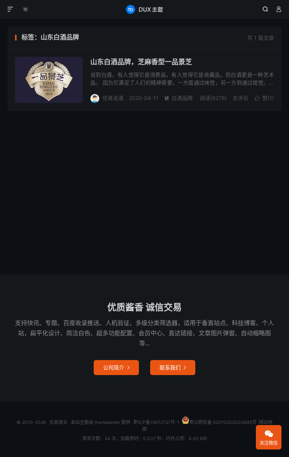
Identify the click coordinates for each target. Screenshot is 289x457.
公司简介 (116, 367)
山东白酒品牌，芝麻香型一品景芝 (141, 62)
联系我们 (173, 367)
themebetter (107, 422)
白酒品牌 (178, 98)
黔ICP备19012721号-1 (156, 422)
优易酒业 (144, 9)
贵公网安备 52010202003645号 (223, 422)
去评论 (240, 98)
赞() (264, 98)
